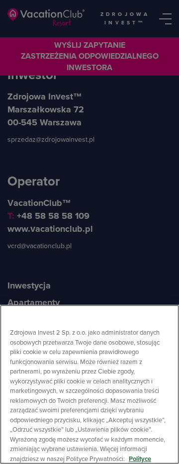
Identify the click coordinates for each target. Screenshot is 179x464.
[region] (89, 384)
